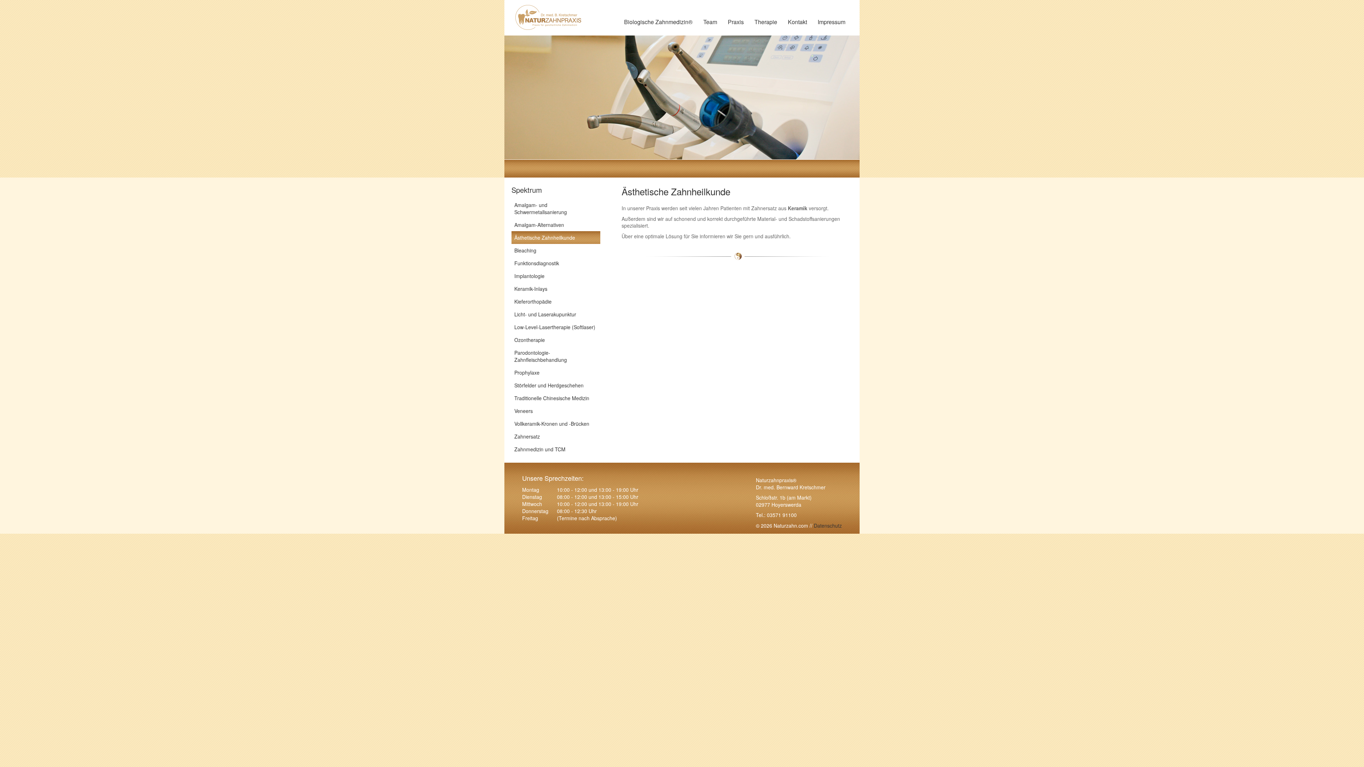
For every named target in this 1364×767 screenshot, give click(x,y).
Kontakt (797, 22)
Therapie (765, 22)
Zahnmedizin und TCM (539, 449)
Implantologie (529, 275)
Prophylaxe (527, 372)
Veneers (523, 410)
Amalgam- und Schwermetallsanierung (540, 208)
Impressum (831, 22)
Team (710, 22)
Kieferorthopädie (533, 301)
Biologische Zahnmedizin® (658, 22)
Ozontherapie (529, 339)
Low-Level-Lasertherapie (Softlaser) (554, 327)
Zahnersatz (527, 436)
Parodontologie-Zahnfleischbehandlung (540, 356)
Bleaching (525, 250)
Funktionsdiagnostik (536, 263)
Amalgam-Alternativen (539, 224)
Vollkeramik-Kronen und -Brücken (551, 423)
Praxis (736, 22)
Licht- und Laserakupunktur (545, 314)
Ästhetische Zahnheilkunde (544, 237)
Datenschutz (827, 525)
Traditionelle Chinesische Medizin (551, 398)
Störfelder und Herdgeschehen (549, 385)
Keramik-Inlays (530, 288)
